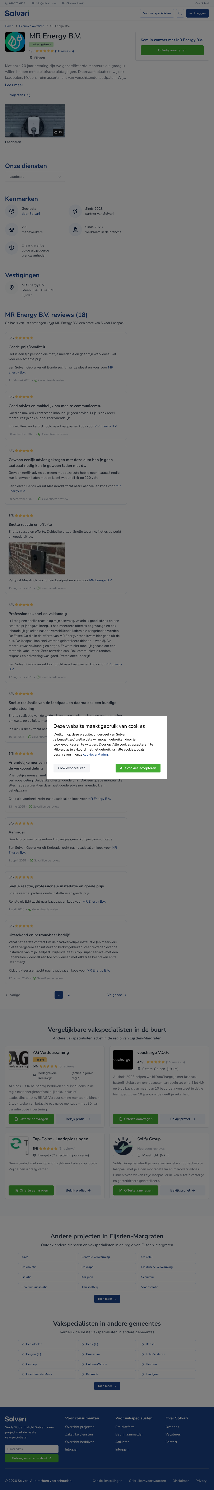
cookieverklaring (95, 754)
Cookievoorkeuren (71, 768)
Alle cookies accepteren (138, 768)
